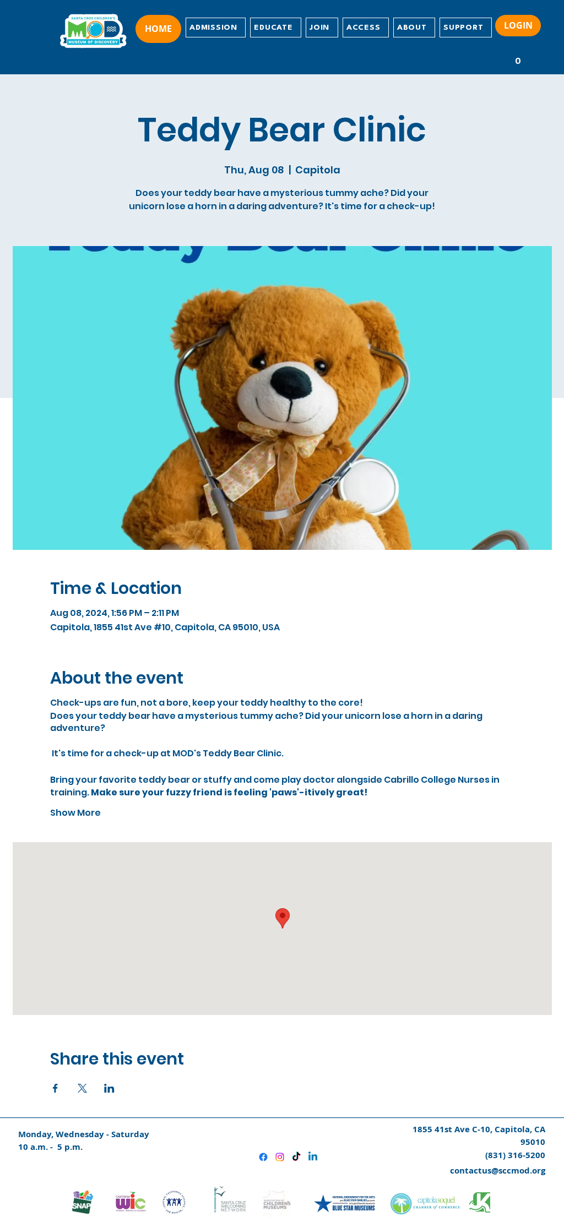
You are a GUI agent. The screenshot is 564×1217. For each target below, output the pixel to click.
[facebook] (263, 1157)
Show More (75, 813)
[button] (517, 57)
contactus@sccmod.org (497, 1170)
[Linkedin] (312, 1157)
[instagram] (279, 1157)
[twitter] (296, 1157)
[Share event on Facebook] (55, 1088)
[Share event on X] (82, 1088)
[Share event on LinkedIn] (109, 1088)
